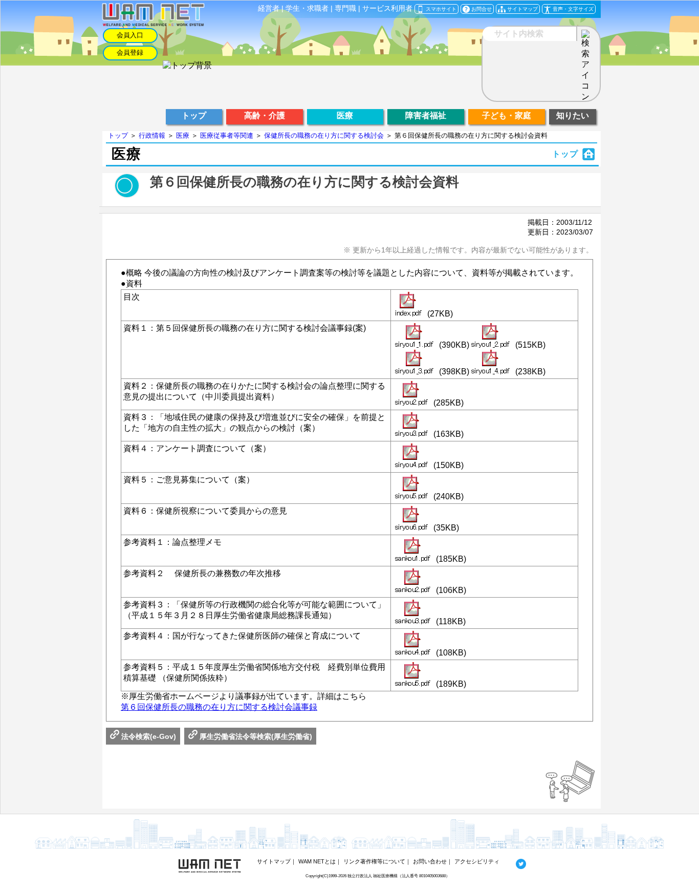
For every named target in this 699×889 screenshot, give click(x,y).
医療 (182, 135)
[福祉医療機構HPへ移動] (187, 65)
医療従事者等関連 (226, 135)
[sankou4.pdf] (414, 644)
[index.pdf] (410, 305)
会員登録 (130, 52)
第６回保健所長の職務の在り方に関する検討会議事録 (219, 707)
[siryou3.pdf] (413, 425)
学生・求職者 (307, 8)
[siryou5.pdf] (413, 488)
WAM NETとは (317, 861)
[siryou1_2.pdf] (492, 336)
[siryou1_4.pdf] (492, 363)
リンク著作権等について (374, 861)
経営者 (268, 8)
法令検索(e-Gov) (147, 736)
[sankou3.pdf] (414, 613)
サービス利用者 (387, 8)
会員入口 (130, 35)
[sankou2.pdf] (414, 581)
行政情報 (152, 135)
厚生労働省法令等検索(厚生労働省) (255, 736)
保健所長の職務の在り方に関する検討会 (324, 135)
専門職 (345, 8)
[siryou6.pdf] (413, 519)
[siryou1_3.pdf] (416, 363)
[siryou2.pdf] (413, 394)
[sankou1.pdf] (414, 550)
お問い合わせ (430, 861)
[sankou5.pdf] (414, 675)
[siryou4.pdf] (413, 456)
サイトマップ (274, 861)
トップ (118, 135)
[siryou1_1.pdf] (416, 336)
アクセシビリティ (476, 861)
